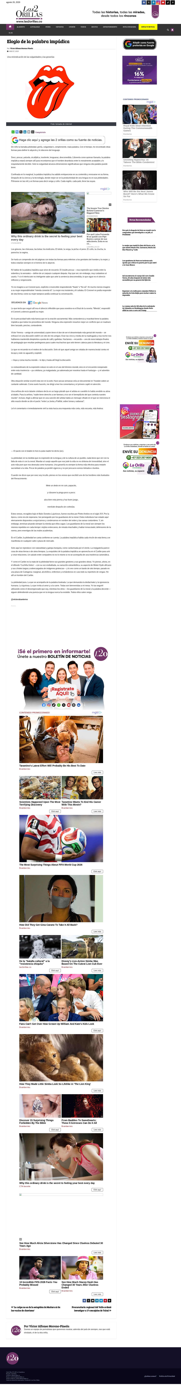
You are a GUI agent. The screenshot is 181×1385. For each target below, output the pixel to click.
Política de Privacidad (167, 1376)
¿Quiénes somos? (150, 1376)
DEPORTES (60, 27)
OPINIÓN (72, 27)
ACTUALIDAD (35, 27)
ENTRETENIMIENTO (110, 27)
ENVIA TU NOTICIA (148, 27)
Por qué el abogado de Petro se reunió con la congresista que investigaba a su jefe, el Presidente (139, 232)
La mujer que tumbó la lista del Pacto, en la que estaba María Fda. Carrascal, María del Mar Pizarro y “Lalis (139, 247)
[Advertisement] (61, 431)
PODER (47, 27)
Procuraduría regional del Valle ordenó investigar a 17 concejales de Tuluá (91, 1308)
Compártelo (40, 132)
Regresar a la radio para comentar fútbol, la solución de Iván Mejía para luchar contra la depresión (139, 293)
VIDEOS (83, 27)
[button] (168, 29)
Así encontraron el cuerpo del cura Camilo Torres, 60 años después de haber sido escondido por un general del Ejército (138, 277)
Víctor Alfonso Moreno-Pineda (21, 48)
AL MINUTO (21, 27)
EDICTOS (94, 27)
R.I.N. (11, 33)
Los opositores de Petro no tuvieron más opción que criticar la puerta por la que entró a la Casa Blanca (139, 262)
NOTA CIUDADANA (129, 27)
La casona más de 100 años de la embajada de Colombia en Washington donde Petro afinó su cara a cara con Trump (138, 308)
